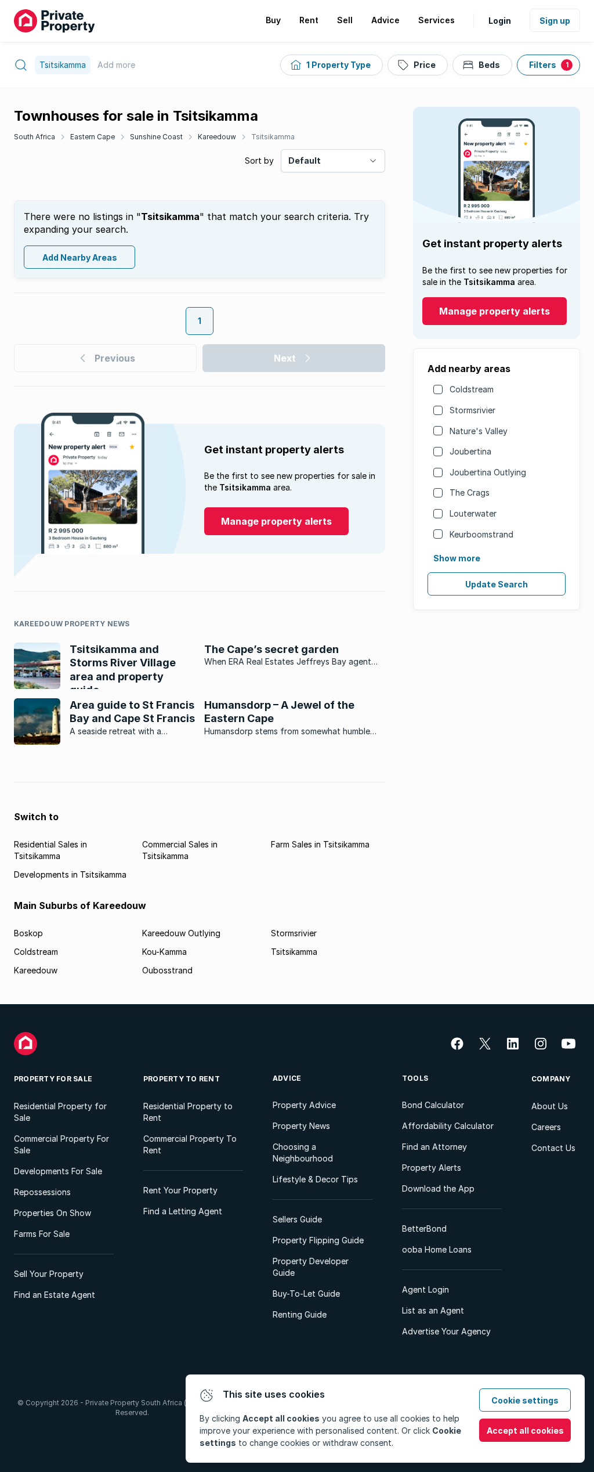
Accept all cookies (525, 1430)
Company (551, 1078)
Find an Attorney (434, 1147)
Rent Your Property (180, 1190)
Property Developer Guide (311, 1267)
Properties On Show (52, 1213)
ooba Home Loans (437, 1249)
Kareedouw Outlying (181, 933)
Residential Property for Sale (60, 1112)
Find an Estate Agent (54, 1295)
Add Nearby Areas (79, 257)
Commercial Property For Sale (61, 1144)
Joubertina (470, 451)
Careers (546, 1127)
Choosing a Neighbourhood (303, 1152)
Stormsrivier (472, 410)
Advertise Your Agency (446, 1331)
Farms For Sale (42, 1234)
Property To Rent (181, 1078)
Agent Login (425, 1289)
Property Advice (304, 1105)
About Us (549, 1106)
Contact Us (553, 1148)
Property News (301, 1126)
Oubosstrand (167, 970)
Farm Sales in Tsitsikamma (320, 844)
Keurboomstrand (481, 534)
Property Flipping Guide (318, 1240)
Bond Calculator (433, 1105)
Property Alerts (431, 1167)
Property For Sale (53, 1078)
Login (499, 21)
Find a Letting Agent (182, 1211)
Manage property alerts (494, 311)
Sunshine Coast (156, 136)
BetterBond (424, 1228)
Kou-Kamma (164, 952)
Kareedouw (217, 136)
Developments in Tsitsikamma (70, 874)
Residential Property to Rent (188, 1112)
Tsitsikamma (273, 136)
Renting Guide (300, 1314)
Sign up (554, 21)
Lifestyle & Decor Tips (315, 1179)
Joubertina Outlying (488, 472)
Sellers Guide (297, 1219)
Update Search (496, 584)
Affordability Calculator (448, 1126)
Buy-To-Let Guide (306, 1293)
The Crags (470, 492)
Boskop (28, 933)
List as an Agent (433, 1310)
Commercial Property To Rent (190, 1144)
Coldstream (472, 389)
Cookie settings (525, 1400)
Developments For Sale (58, 1171)
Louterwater (473, 513)
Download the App (438, 1188)
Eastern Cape (92, 136)
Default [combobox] (304, 160)
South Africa (34, 136)
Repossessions (42, 1192)
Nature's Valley (479, 431)
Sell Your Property (49, 1274)
